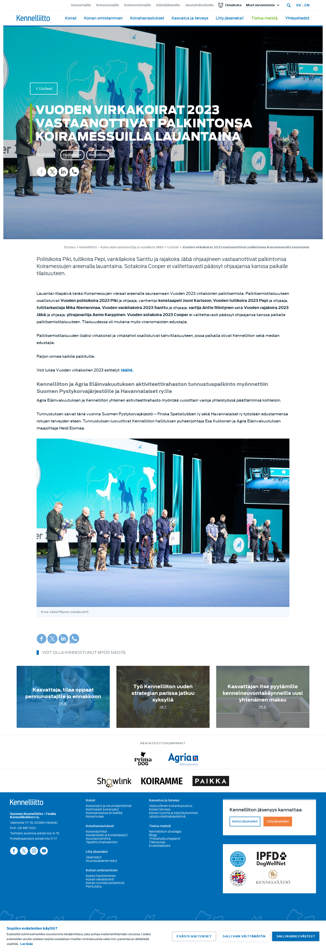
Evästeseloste (159, 845)
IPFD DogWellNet (271, 859)
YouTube (44, 851)
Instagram (34, 851)
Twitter (52, 172)
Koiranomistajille (137, 5)
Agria (183, 758)
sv (298, 5)
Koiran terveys (159, 809)
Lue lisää (26, 944)
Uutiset (46, 88)
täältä (126, 370)
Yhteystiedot (297, 18)
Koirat (71, 18)
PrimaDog (143, 758)
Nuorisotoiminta (98, 838)
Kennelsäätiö (273, 878)
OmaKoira (233, 5)
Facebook (42, 172)
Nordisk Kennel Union (238, 878)
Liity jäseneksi (97, 851)
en (306, 5)
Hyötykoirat (72, 155)
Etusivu (70, 247)
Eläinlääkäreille (168, 5)
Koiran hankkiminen (101, 876)
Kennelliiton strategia (165, 831)
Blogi (153, 835)
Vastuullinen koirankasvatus (170, 806)
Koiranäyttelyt (96, 831)
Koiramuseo (95, 816)
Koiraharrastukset (147, 18)
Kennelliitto (98, 155)
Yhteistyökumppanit (164, 838)
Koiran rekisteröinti (100, 879)
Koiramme (162, 782)
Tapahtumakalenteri (101, 842)
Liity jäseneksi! (230, 18)
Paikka (210, 782)
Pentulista (94, 886)
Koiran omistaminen (103, 18)
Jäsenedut (94, 857)
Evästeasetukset (194, 936)
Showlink (114, 782)
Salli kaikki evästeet (296, 936)
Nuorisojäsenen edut (101, 861)
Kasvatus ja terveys (190, 18)
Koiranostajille (107, 5)
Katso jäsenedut (245, 821)
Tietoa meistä (264, 18)
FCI (238, 859)
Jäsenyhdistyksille (199, 5)
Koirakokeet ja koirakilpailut (107, 835)
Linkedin (63, 172)
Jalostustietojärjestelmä (167, 816)
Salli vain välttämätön (244, 936)
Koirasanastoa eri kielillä (104, 813)
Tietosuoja (157, 842)
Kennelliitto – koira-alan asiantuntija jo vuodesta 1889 (121, 247)
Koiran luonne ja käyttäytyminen (173, 813)
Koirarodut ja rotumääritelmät (109, 806)
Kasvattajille (81, 5)
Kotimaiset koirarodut (102, 809)
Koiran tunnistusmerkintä (105, 883)
